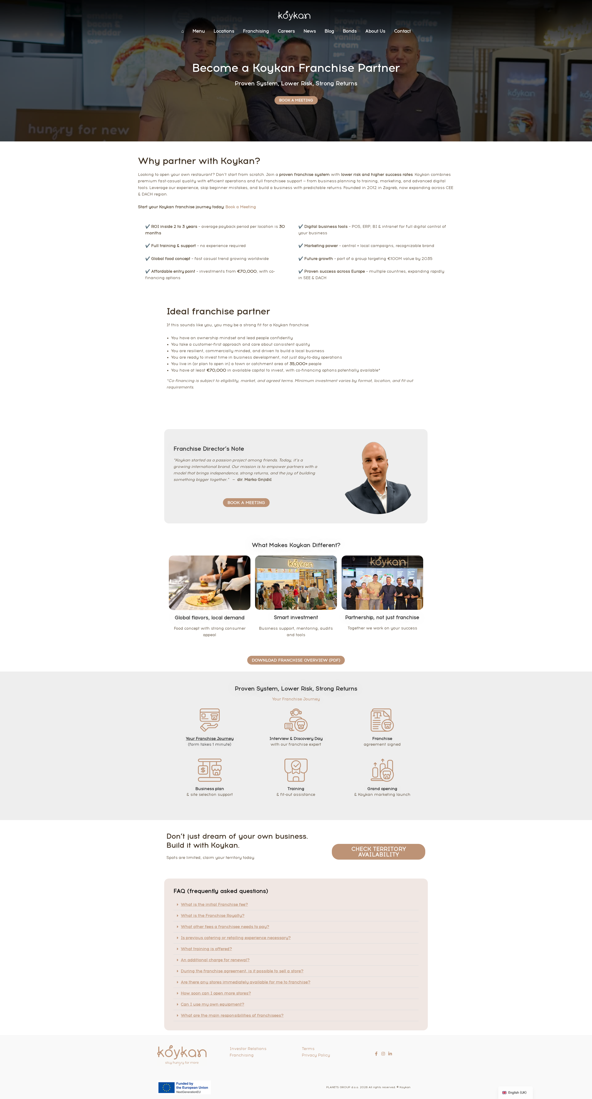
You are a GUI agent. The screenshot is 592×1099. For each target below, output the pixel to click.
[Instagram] (383, 1054)
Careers (286, 31)
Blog (329, 31)
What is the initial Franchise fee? (214, 904)
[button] (296, 904)
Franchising (256, 31)
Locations (224, 31)
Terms (308, 1048)
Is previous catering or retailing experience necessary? (236, 937)
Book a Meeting (240, 207)
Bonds (350, 31)
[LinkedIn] (390, 1054)
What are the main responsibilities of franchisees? (232, 1015)
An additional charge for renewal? (215, 960)
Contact (402, 31)
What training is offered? (206, 948)
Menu (199, 31)
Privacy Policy (316, 1055)
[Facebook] (376, 1054)
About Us (375, 31)
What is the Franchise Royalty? (212, 915)
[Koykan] (294, 15)
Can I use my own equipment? (212, 1004)
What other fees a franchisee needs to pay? (225, 926)
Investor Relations (248, 1048)
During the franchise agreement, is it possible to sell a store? (242, 971)
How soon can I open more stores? (216, 993)
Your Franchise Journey (210, 738)
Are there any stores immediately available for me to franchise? (245, 982)
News (310, 31)
